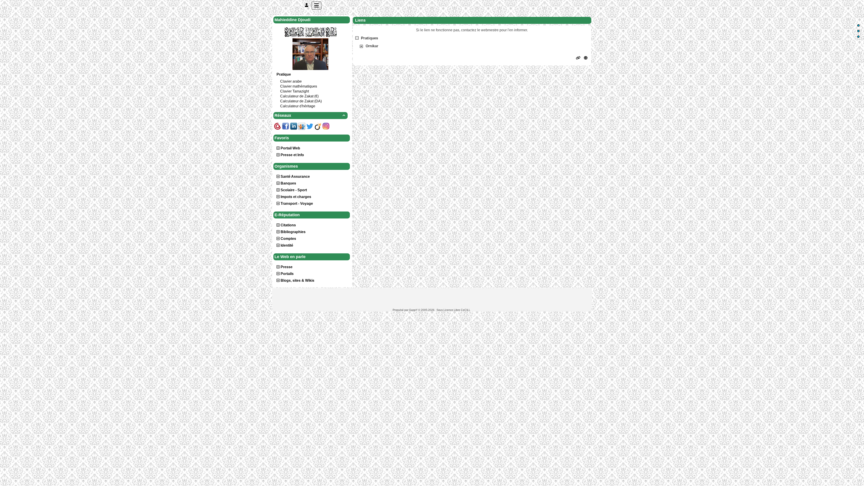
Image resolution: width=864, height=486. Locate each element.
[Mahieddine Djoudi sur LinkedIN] (293, 126)
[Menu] (316, 5)
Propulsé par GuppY (405, 310)
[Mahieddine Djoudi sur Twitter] (309, 126)
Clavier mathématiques (298, 86)
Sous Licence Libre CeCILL (453, 310)
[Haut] (858, 25)
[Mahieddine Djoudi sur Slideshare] (301, 126)
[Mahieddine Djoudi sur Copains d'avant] (277, 126)
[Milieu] (858, 31)
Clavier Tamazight (294, 91)
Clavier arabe (291, 81)
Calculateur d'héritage (297, 106)
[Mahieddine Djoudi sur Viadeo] (318, 126)
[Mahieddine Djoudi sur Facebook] (285, 126)
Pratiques (369, 38)
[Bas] (858, 37)
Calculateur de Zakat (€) (299, 96)
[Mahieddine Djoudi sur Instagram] (326, 126)
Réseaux (309, 115)
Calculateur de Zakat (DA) (301, 101)
